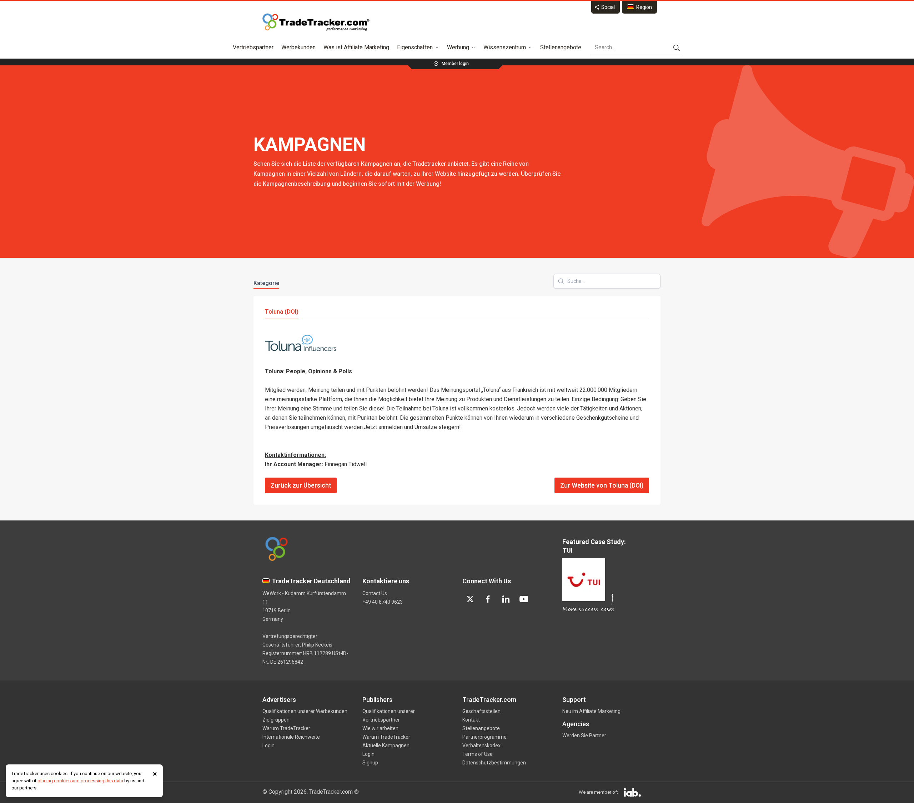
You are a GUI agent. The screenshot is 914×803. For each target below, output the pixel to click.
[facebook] (488, 599)
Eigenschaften (415, 47)
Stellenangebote (560, 47)
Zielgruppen (276, 720)
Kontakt (471, 720)
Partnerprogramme (484, 737)
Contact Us (374, 593)
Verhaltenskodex (481, 745)
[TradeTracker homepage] (316, 22)
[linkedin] (506, 599)
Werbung (458, 47)
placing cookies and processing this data (80, 780)
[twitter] (470, 599)
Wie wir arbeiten (380, 728)
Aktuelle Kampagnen (386, 745)
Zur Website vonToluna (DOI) (601, 485)
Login (268, 745)
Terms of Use (477, 754)
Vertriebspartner (253, 47)
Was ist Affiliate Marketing (356, 47)
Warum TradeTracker (286, 728)
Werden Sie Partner (584, 735)
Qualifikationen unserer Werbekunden (304, 711)
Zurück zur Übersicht (301, 485)
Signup (370, 762)
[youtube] (523, 599)
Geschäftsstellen (481, 711)
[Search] (676, 47)
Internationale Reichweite (291, 737)
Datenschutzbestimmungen (494, 762)
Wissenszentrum (504, 47)
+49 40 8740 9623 (382, 602)
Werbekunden (298, 47)
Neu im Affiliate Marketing (591, 711)
